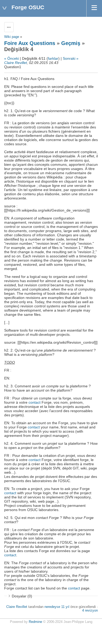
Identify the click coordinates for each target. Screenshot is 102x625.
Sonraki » (70, 58)
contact (35, 402)
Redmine (35, 622)
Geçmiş (70, 43)
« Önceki (11, 58)
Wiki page (11, 37)
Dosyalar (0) (22, 596)
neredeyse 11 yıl (56, 607)
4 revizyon (90, 610)
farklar (53, 58)
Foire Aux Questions (29, 43)
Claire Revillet (15, 63)
